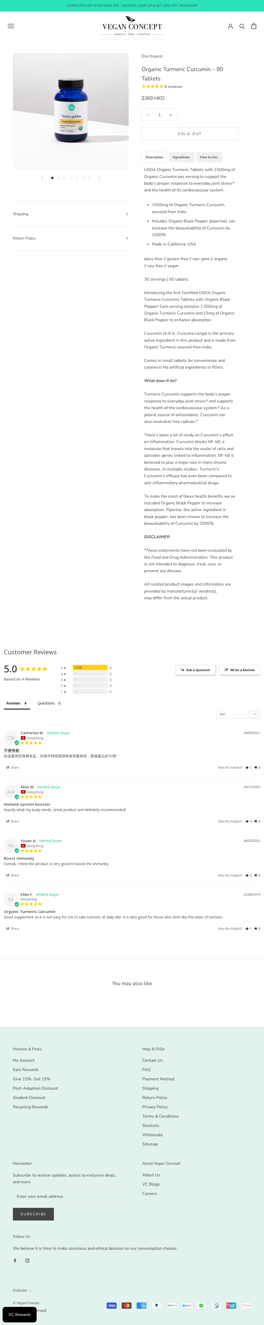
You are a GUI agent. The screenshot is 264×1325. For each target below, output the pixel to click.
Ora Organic (152, 56)
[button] (249, 767)
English (20, 1290)
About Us (151, 1175)
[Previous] (42, 178)
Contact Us (152, 1060)
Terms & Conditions (160, 1116)
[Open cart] (253, 26)
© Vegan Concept (26, 1303)
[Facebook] (15, 1260)
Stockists (150, 1125)
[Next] (99, 178)
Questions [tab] (46, 703)
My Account (24, 1060)
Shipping (20, 213)
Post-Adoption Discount (35, 1088)
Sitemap (150, 1144)
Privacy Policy (155, 1107)
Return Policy (24, 238)
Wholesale (152, 1135)
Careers (149, 1193)
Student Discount (29, 1098)
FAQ (146, 1070)
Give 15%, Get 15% (32, 1079)
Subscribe (33, 1214)
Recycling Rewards (30, 1107)
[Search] (242, 26)
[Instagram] (27, 1260)
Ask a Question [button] (198, 670)
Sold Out (190, 133)
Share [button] (14, 767)
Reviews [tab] (13, 703)
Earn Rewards (26, 1070)
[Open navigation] (11, 26)
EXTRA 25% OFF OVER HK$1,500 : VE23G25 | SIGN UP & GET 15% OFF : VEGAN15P (132, 5)
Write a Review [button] (242, 670)
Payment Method (158, 1079)
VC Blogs (151, 1184)
